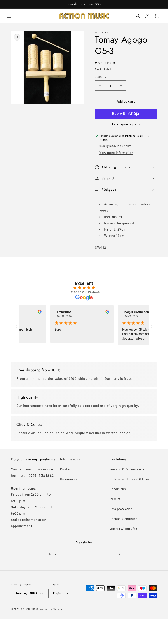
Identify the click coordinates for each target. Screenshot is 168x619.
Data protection (121, 509)
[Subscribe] (118, 554)
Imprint (115, 499)
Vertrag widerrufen (123, 528)
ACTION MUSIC (29, 609)
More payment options (126, 124)
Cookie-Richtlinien (124, 519)
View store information (116, 152)
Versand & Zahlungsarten (128, 469)
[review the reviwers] (34, 312)
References (68, 479)
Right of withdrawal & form (129, 479)
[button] (9, 16)
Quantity (100, 76)
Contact (66, 469)
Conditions (118, 489)
